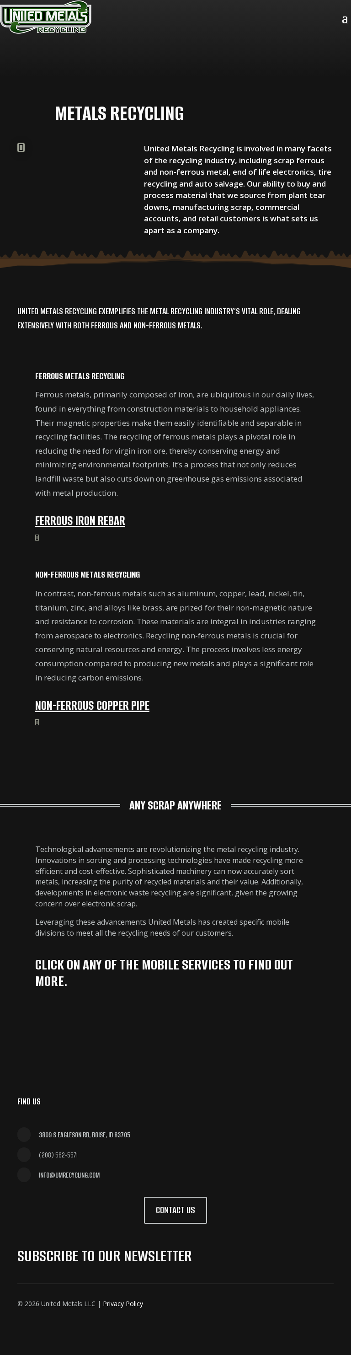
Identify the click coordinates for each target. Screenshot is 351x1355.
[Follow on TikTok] (105, 66)
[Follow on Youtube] (62, 66)
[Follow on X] (215, 1301)
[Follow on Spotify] (83, 66)
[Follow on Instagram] (18, 66)
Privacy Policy (123, 1303)
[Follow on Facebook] (193, 1301)
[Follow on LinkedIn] (40, 66)
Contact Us (175, 1209)
